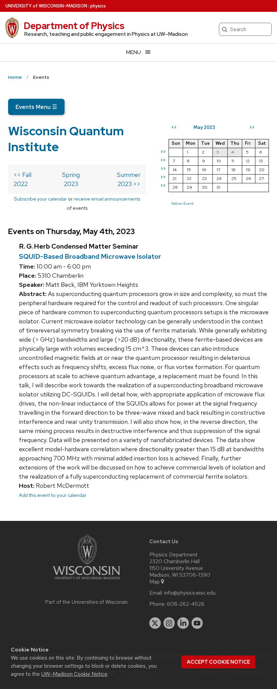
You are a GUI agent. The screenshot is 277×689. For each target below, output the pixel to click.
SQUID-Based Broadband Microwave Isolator (90, 256)
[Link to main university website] (86, 580)
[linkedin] (183, 623)
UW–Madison (46, 6)
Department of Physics (74, 26)
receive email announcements (107, 199)
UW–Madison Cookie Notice (74, 673)
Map (154, 581)
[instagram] (169, 623)
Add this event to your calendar (52, 495)
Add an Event (182, 203)
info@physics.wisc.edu (190, 593)
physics (98, 6)
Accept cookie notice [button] (218, 662)
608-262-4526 (185, 604)
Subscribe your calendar (40, 199)
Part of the (86, 602)
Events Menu (36, 107)
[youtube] (197, 623)
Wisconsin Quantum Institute (66, 139)
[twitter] (155, 623)
